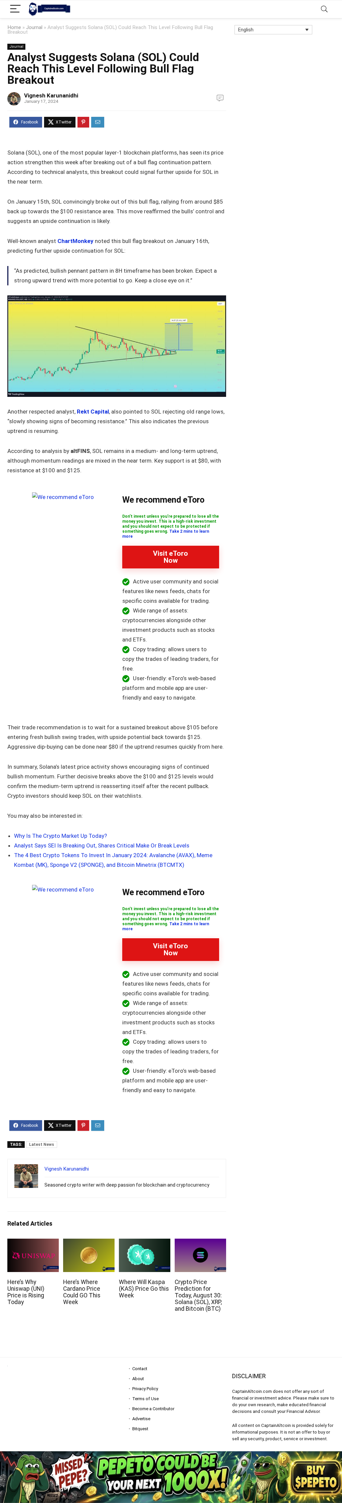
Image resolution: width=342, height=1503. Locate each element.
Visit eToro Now (170, 556)
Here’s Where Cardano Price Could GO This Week (82, 1292)
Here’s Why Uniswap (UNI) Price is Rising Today (25, 1292)
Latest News (41, 1144)
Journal (34, 27)
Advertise (141, 1418)
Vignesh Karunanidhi (51, 95)
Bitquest (140, 1428)
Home (14, 27)
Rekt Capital (93, 411)
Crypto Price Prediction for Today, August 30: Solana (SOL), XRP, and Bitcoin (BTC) (198, 1295)
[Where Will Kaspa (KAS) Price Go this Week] (144, 1243)
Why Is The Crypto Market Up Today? (60, 835)
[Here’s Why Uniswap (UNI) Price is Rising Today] (33, 1243)
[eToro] (63, 497)
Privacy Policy (145, 1388)
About (138, 1378)
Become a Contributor (153, 1408)
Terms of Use (145, 1398)
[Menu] (15, 9)
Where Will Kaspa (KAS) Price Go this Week (144, 1289)
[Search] (324, 9)
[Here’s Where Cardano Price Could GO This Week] (89, 1243)
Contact (139, 1368)
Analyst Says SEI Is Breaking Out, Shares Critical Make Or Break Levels (101, 845)
